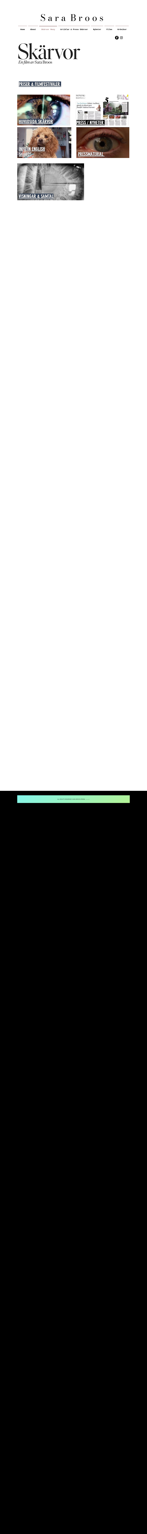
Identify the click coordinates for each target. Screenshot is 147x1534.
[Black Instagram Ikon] (121, 38)
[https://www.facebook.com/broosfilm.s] (117, 38)
